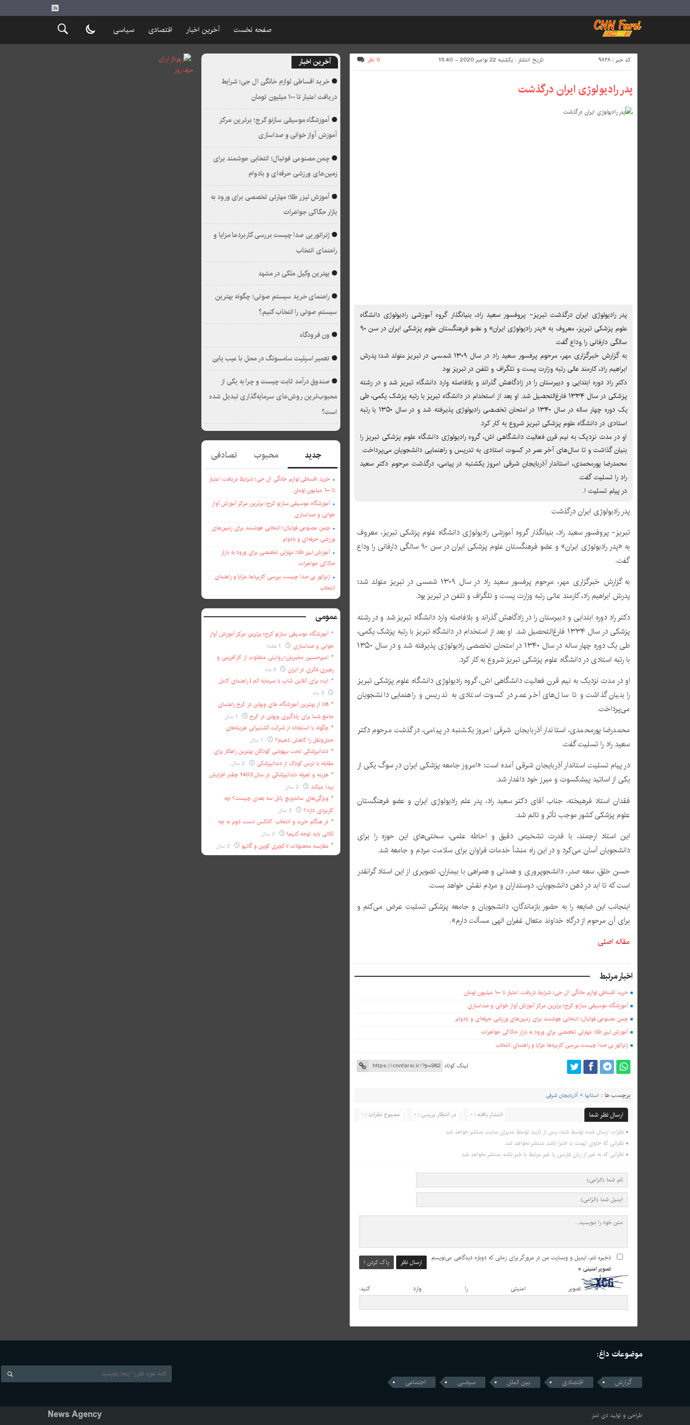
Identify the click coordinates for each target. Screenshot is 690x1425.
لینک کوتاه (456, 1065)
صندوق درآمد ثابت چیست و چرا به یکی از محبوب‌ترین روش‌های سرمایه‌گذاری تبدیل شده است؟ (273, 397)
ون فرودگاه (315, 335)
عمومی (326, 617)
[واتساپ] (623, 1067)
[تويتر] (574, 1067)
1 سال (232, 716)
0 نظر (374, 59)
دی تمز (600, 1415)
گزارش (623, 1382)
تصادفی (224, 455)
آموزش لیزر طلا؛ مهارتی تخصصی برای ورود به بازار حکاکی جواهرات (554, 1031)
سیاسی (123, 30)
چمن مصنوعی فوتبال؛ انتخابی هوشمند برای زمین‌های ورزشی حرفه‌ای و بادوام (541, 1018)
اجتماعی (415, 1382)
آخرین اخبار (203, 30)
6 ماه (271, 669)
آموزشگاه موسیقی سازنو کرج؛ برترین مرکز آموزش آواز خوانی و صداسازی (548, 1005)
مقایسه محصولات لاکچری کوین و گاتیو (285, 846)
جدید (313, 455)
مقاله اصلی (614, 941)
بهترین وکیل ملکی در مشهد (294, 273)
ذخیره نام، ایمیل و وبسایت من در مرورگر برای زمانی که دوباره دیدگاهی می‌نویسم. (520, 1257)
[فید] (55, 8)
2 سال (239, 763)
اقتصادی (160, 30)
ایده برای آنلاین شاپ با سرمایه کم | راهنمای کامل (274, 680)
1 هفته (275, 646)
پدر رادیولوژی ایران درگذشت (575, 89)
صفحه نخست (252, 30)
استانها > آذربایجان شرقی (572, 1095)
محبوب (266, 455)
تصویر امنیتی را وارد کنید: (470, 1289)
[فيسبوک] (590, 1067)
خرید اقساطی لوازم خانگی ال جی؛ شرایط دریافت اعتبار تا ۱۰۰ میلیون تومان (546, 992)
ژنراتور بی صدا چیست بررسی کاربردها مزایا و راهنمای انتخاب (562, 1045)
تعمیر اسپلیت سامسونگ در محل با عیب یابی (271, 358)
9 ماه (319, 693)
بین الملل (518, 1382)
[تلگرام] (607, 1067)
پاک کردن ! (376, 1262)
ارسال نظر (411, 1262)
